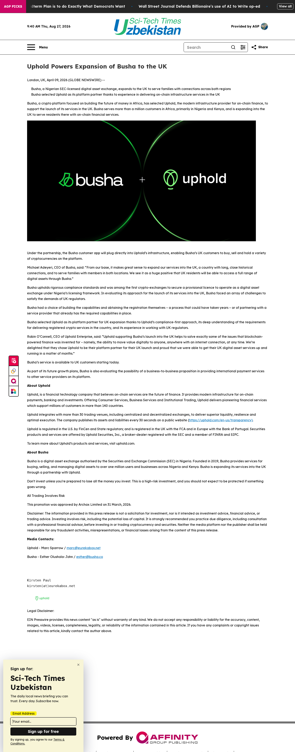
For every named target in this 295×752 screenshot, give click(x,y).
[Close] (78, 665)
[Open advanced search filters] (243, 47)
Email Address (23, 713)
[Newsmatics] (13, 391)
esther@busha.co (89, 557)
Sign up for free (43, 731)
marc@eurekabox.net (84, 548)
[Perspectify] (13, 371)
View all (285, 6)
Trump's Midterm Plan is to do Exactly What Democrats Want (68, 6)
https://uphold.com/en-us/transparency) (221, 420)
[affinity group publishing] (13, 381)
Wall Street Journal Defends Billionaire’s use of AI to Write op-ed (199, 6)
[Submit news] (13, 361)
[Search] (233, 47)
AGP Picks (13, 6)
